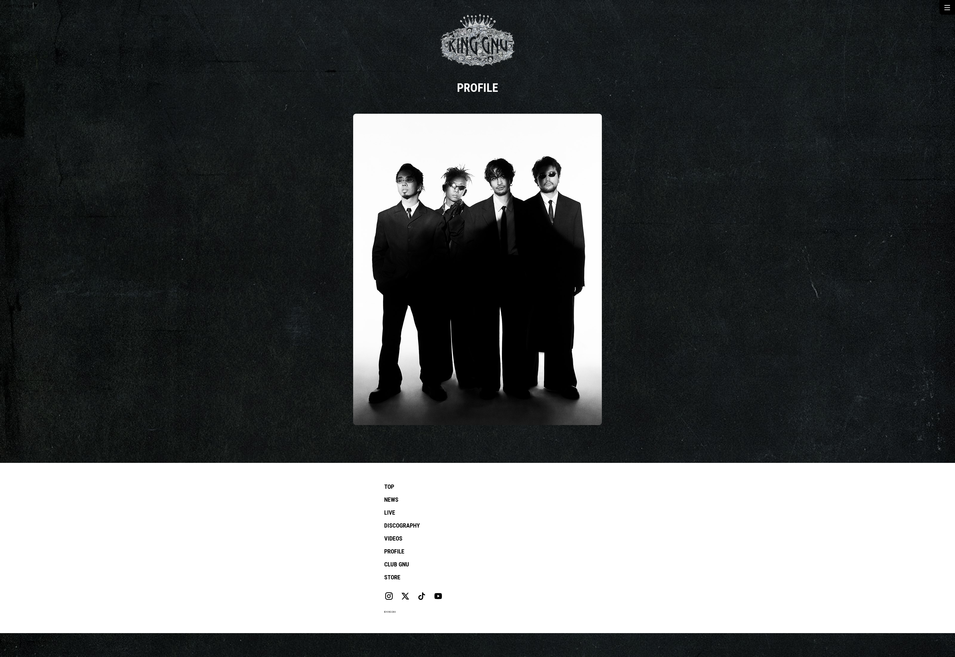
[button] (947, 6)
